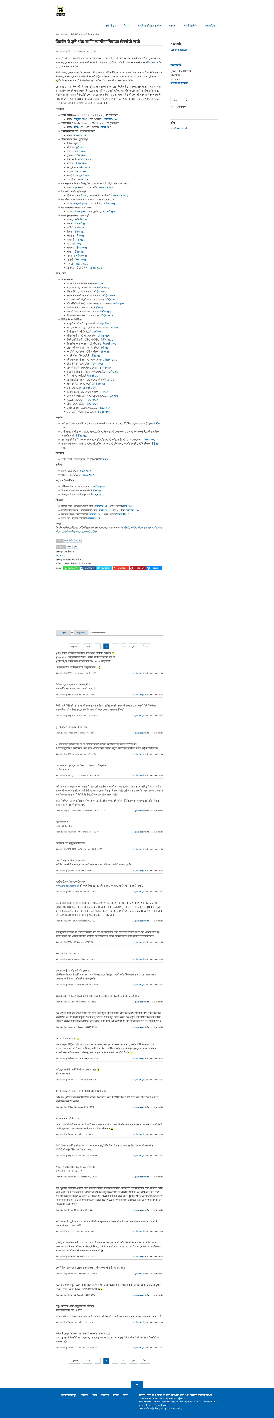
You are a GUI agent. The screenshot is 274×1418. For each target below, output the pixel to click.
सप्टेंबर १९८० (80, 155)
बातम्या (116, 1395)
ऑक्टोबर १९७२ (133, 510)
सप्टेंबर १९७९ (109, 204)
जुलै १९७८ (76, 244)
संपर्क (182, 1398)
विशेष (94, 1395)
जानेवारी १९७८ (80, 220)
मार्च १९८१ (83, 179)
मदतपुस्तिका (210, 26)
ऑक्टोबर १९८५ (106, 187)
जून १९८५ (78, 187)
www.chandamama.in (67, 886)
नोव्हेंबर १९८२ (99, 308)
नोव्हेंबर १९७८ (80, 260)
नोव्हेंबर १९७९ (109, 295)
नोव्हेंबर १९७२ (88, 475)
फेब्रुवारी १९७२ (106, 324)
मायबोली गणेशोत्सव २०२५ (150, 26)
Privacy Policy (160, 1408)
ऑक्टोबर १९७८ (110, 119)
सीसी (125, 1395)
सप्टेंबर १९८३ (106, 127)
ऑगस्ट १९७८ (81, 248)
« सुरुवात (74, 646)
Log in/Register (179, 50)
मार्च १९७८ (79, 228)
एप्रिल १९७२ (85, 471)
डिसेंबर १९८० (84, 167)
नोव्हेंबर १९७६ (103, 287)
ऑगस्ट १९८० (79, 151)
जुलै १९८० (80, 147)
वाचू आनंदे (60, 556)
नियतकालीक (68, 540)
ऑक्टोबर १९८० (84, 159)
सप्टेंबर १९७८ (78, 252)
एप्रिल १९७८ (79, 232)
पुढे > (133, 646)
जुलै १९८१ (114, 396)
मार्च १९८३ (78, 127)
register (81, 633)
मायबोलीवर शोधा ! (179, 128)
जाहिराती (105, 1395)
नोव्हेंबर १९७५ (97, 283)
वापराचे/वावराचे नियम (148, 1398)
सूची (75, 546)
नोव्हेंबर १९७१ (80, 135)
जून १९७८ (80, 240)
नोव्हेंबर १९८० (80, 163)
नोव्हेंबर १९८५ (107, 316)
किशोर (69, 546)
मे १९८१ (106, 459)
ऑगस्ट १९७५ (96, 268)
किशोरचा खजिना (154, 62)
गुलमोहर (172, 26)
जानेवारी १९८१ (81, 171)
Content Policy (175, 1408)
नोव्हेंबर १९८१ (118, 304)
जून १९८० (78, 143)
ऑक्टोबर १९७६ (121, 195)
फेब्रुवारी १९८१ (83, 175)
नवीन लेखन (110, 26)
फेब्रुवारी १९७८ (80, 119)
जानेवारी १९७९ (104, 368)
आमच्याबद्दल (174, 1398)
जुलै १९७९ (113, 372)
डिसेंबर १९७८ (82, 264)
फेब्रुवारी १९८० (93, 376)
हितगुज (127, 26)
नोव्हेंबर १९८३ (105, 312)
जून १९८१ (103, 392)
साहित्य (78, 540)
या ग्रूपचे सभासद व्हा (179, 83)
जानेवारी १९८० (123, 514)
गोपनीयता (163, 1398)
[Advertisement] (109, 602)
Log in (63, 633)
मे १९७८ (80, 236)
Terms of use (145, 1408)
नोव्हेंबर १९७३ (81, 436)
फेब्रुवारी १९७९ (80, 204)
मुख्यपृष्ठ (67, 34)
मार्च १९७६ (83, 195)
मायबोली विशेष (190, 26)
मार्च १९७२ (114, 328)
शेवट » (145, 646)
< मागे (87, 646)
